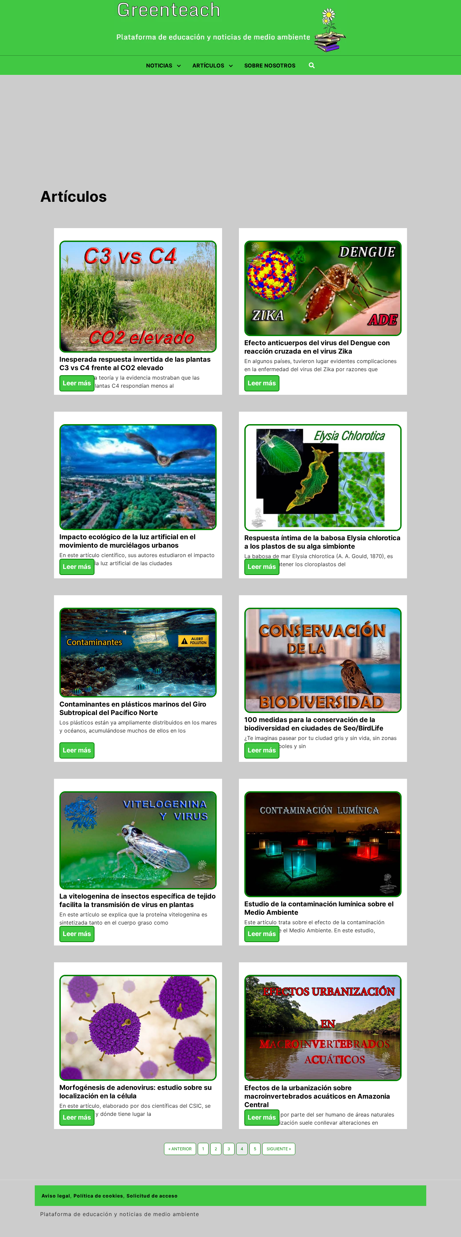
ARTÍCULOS (208, 65)
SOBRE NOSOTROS (269, 65)
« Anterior (180, 1148)
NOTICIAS (159, 65)
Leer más (77, 383)
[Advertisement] (230, 126)
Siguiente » (279, 1148)
